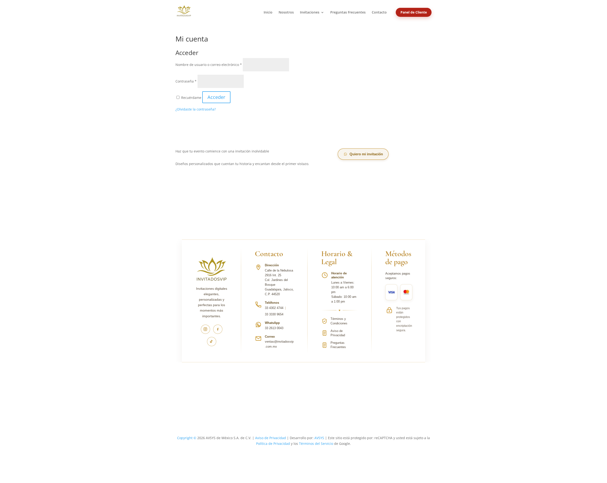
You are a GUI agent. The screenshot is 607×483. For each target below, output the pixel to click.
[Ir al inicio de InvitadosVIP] (211, 271)
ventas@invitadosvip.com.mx (279, 344)
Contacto (379, 12)
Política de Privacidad (273, 443)
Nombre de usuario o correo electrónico (208, 64)
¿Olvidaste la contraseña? (195, 109)
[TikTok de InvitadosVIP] (211, 341)
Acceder (216, 97)
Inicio (268, 12)
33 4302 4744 (274, 308)
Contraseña (186, 81)
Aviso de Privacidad (270, 438)
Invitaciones (309, 12)
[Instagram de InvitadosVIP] (205, 329)
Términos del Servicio (316, 443)
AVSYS (319, 438)
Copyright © (186, 438)
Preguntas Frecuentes (348, 12)
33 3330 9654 (274, 314)
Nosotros (286, 12)
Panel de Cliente (413, 12)
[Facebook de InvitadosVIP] (217, 329)
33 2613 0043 (274, 328)
